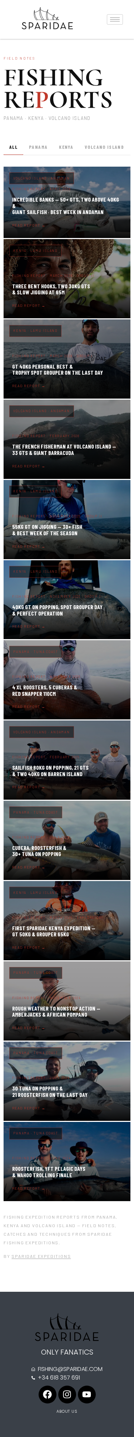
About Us (67, 1411)
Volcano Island (104, 147)
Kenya (66, 147)
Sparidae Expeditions (41, 1256)
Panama (38, 147)
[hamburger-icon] (115, 19)
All (13, 147)
